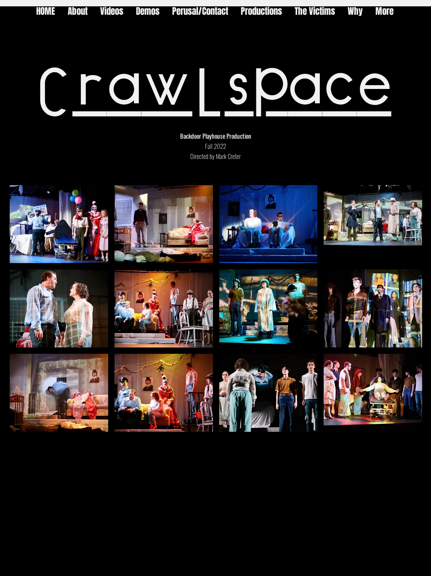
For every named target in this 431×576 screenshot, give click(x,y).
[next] (407, 313)
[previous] (25, 313)
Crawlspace (213, 93)
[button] (59, 224)
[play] (404, 424)
